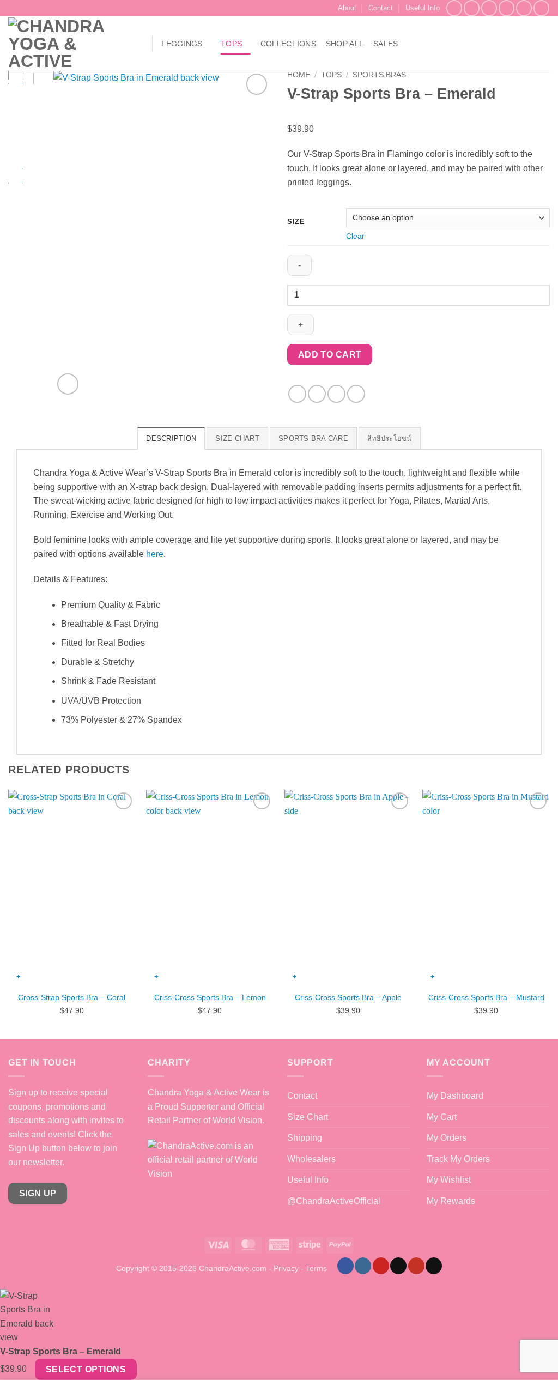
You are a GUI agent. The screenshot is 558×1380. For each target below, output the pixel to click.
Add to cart (330, 354)
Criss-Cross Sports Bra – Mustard (486, 997)
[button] (505, 44)
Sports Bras (379, 75)
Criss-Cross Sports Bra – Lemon (210, 997)
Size (296, 222)
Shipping (304, 1137)
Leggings (181, 43)
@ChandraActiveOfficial (333, 1201)
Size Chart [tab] (237, 438)
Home (298, 75)
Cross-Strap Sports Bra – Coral (71, 997)
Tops (231, 43)
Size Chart (307, 1117)
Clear (355, 236)
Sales (385, 43)
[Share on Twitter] (317, 394)
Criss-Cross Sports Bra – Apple (348, 997)
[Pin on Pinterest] (356, 394)
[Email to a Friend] (336, 394)
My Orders (446, 1137)
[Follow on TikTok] (489, 8)
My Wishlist (449, 1179)
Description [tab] (171, 438)
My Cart (442, 1117)
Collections (288, 43)
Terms (316, 1268)
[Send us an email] (506, 8)
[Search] (138, 44)
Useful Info (422, 8)
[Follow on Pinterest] (524, 8)
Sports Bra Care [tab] (313, 438)
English (546, 44)
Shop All (344, 43)
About (347, 8)
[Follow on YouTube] (541, 8)
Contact (380, 8)
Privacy (286, 1268)
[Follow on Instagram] (472, 8)
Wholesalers (311, 1159)
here (154, 554)
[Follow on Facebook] (454, 8)
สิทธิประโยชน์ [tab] (389, 438)
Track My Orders (458, 1159)
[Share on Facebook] (297, 394)
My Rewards (451, 1201)
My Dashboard (455, 1095)
